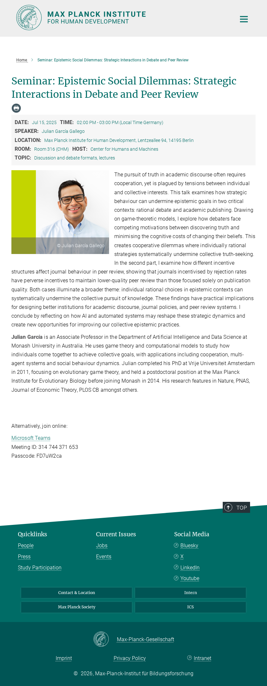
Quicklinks (32, 534)
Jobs (101, 545)
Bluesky (189, 545)
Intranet (202, 658)
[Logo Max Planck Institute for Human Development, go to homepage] (122, 17)
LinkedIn (190, 568)
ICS (190, 606)
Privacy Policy (130, 658)
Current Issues (116, 534)
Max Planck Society (76, 606)
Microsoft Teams (31, 438)
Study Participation (40, 568)
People (26, 545)
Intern (190, 592)
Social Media (191, 534)
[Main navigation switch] (243, 19)
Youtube (189, 578)
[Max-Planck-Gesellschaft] (105, 639)
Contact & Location (76, 592)
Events (103, 556)
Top (241, 507)
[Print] (16, 108)
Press (24, 556)
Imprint (64, 658)
